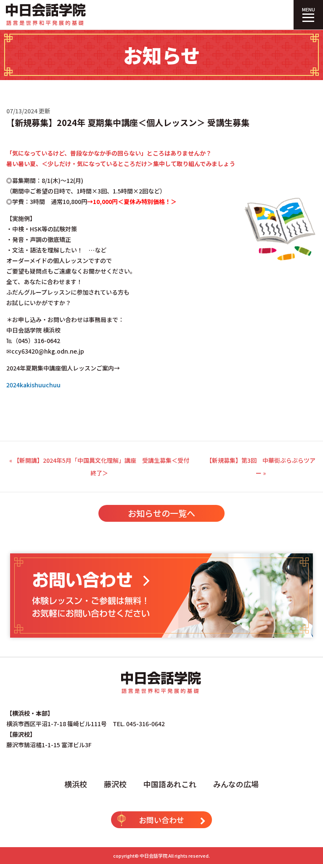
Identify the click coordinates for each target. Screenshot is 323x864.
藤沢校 (115, 783)
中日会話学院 (153, 855)
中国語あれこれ (169, 783)
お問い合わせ (161, 819)
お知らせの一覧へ (161, 513)
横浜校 (75, 783)
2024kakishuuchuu (33, 385)
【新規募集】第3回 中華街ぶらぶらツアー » (260, 466)
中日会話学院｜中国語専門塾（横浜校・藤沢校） (46, 14)
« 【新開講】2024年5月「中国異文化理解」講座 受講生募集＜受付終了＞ (99, 466)
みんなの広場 (236, 783)
